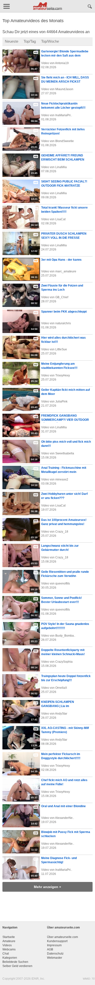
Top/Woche (50, 41)
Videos (7, 945)
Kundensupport (57, 941)
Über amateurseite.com (62, 937)
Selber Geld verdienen (17, 966)
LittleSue (61, 349)
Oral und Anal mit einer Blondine (63, 806)
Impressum (54, 945)
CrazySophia (64, 661)
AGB (50, 949)
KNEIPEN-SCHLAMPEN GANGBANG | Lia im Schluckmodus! (57, 706)
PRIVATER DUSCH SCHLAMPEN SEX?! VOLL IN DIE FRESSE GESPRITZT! (63, 238)
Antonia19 (62, 63)
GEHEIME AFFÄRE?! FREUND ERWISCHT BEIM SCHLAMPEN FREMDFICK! (62, 159)
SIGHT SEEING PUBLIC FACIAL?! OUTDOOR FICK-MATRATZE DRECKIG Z (64, 185)
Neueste (11, 41)
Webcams (9, 949)
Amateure (8, 941)
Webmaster (54, 957)
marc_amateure (65, 271)
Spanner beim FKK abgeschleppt (64, 311)
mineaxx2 (61, 479)
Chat (5, 953)
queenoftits (62, 583)
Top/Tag (30, 41)
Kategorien (9, 957)
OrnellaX (61, 687)
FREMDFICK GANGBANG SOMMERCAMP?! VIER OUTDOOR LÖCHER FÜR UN (65, 420)
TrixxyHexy (62, 375)
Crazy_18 (61, 531)
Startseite (8, 937)
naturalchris (63, 323)
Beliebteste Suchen (15, 962)
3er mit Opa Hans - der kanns (61, 259)
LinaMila (61, 167)
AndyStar (61, 713)
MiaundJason (64, 89)
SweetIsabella (64, 453)
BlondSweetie (64, 141)
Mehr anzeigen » (47, 887)
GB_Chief (61, 297)
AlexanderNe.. (64, 818)
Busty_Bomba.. (65, 635)
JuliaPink (61, 401)
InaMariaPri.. (63, 115)
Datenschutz (55, 953)
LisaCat (60, 219)
